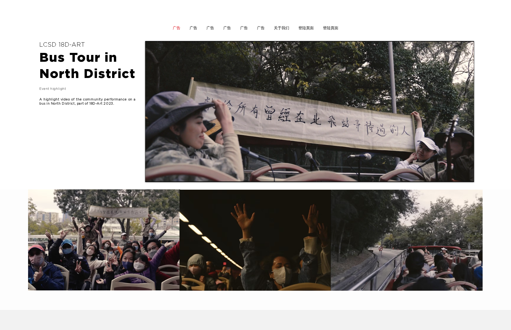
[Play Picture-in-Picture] (456, 174)
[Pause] (153, 174)
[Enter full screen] (466, 174)
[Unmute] (163, 174)
